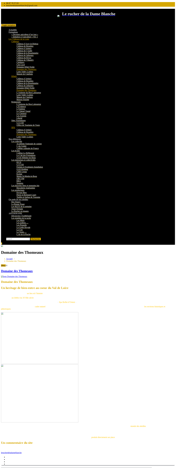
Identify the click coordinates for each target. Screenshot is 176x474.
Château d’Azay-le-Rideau (27, 44)
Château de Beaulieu (24, 46)
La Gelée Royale (23, 227)
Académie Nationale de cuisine (29, 144)
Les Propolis (21, 225)
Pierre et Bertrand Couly (26, 195)
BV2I (18, 162)
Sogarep (19, 183)
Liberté (19, 118)
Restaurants (16, 102)
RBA (18, 181)
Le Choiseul (21, 113)
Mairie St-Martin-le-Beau (26, 176)
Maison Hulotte (22, 99)
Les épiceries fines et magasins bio (25, 185)
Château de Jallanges (24, 55)
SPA (13, 127)
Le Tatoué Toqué (23, 111)
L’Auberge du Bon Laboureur (28, 92)
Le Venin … (21, 232)
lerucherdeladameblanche (11, 453)
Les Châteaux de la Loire (19, 39)
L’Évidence (21, 106)
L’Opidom (20, 109)
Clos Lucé (20, 65)
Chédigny (20, 62)
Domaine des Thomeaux (26, 69)
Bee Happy (16, 202)
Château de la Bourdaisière (27, 53)
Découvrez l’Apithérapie (21, 216)
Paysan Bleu (21, 192)
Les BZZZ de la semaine (21, 206)
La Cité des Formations (25, 155)
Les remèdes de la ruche (21, 218)
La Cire (19, 230)
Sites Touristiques (18, 120)
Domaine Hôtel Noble (25, 67)
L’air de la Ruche (23, 234)
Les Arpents (21, 116)
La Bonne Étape (18, 204)
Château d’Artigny (24, 48)
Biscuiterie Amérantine (25, 188)
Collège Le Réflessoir (25, 153)
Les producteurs (17, 190)
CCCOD (20, 123)
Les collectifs (16, 141)
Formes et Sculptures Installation (29, 167)
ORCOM (20, 178)
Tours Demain (17, 209)
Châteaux (15, 41)
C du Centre (21, 146)
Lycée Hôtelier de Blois (26, 158)
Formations (13, 32)
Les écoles (15, 151)
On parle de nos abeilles (18, 199)
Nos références (15, 139)
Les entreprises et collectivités (23, 160)
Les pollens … (22, 223)
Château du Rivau (23, 58)
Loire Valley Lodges (24, 72)
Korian (19, 174)
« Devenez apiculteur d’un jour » (24, 34)
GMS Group (21, 171)
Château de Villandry (25, 60)
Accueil (9, 259)
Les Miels (20, 220)
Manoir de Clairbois (24, 74)
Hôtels (14, 76)
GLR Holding (22, 169)
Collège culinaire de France (27, 148)
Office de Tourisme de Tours (28, 125)
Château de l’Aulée (24, 51)
